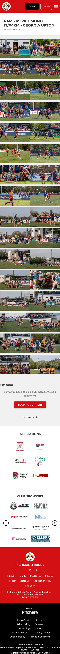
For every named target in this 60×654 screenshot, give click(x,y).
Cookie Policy (17, 636)
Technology (24, 628)
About (39, 620)
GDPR (39, 628)
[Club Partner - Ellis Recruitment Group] (19, 528)
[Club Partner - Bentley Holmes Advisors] (19, 539)
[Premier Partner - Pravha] (41, 506)
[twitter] (30, 570)
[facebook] (24, 570)
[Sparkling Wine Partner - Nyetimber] (41, 528)
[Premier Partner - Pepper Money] (19, 517)
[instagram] (36, 570)
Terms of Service (19, 632)
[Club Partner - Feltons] (41, 517)
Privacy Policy (42, 632)
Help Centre (24, 620)
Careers (39, 624)
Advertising (23, 624)
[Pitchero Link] (30, 612)
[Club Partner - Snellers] (41, 539)
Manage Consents (40, 636)
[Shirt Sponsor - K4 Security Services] (19, 506)
